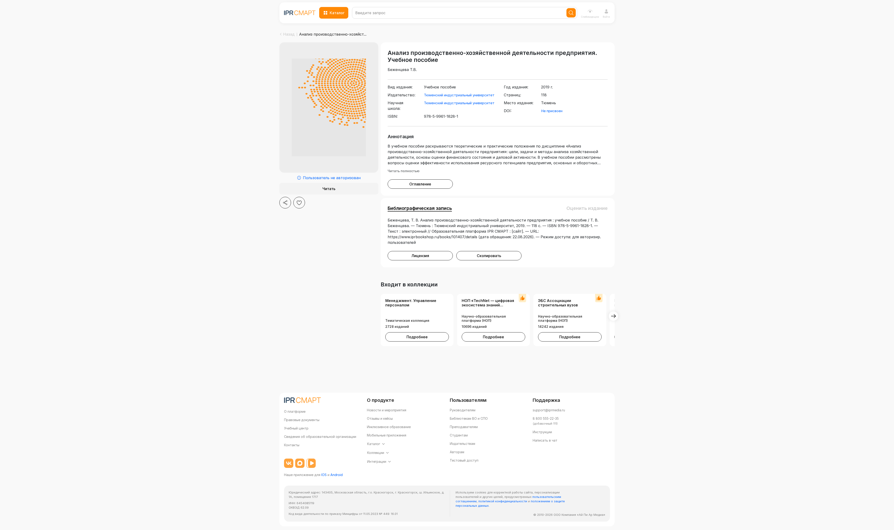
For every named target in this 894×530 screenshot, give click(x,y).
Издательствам (462, 444)
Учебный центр (296, 428)
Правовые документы (301, 420)
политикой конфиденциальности (502, 501)
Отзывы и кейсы (380, 418)
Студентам (459, 435)
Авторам (457, 452)
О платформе (294, 411)
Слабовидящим (590, 16)
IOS (324, 475)
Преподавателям (464, 427)
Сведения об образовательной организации (320, 437)
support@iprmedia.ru (549, 410)
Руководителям (462, 410)
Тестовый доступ (464, 460)
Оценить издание (587, 208)
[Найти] (571, 12)
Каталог (337, 12)
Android (336, 475)
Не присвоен (551, 111)
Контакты (291, 445)
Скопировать (489, 255)
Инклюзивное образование (389, 427)
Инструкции (542, 432)
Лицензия (420, 255)
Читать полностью (404, 171)
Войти (606, 16)
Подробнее (417, 337)
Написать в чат (545, 440)
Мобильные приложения (386, 435)
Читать (328, 188)
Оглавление (420, 184)
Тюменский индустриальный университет (459, 95)
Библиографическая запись (420, 208)
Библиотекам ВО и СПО (469, 418)
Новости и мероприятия (386, 410)
